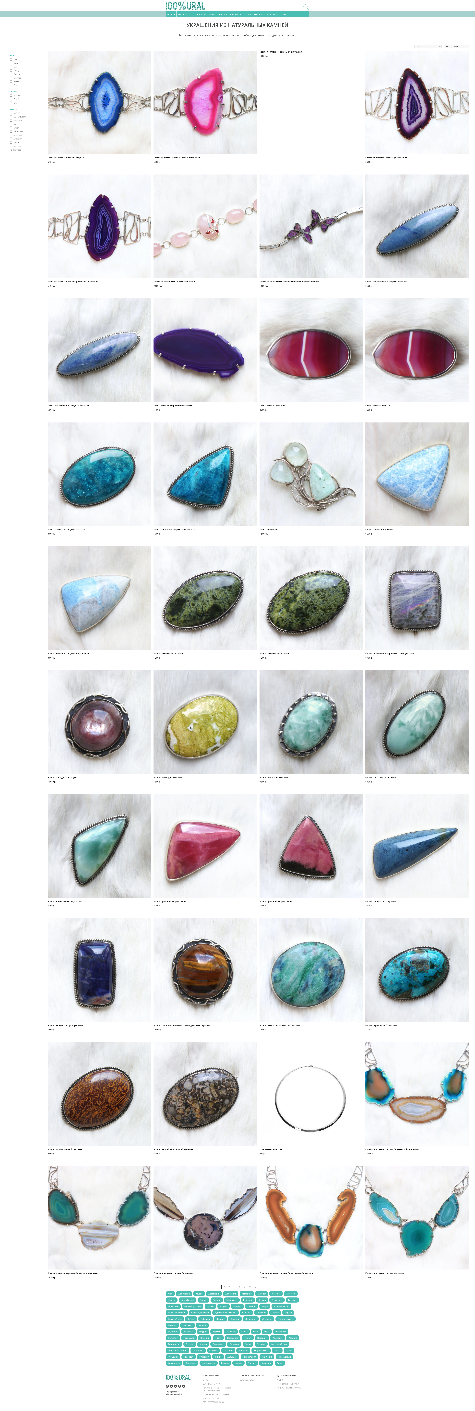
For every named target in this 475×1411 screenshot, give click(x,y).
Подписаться (237, 754)
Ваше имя (214, 712)
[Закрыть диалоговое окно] (471, 4)
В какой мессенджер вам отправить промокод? (235, 737)
